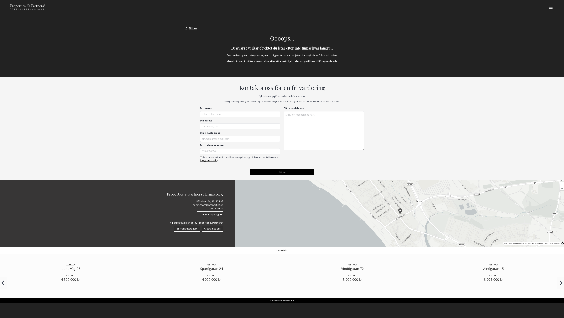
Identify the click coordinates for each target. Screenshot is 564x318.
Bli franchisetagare (187, 228)
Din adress (206, 120)
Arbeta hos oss (212, 228)
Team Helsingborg (208, 214)
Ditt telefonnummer (212, 145)
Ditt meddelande (294, 108)
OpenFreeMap (519, 243)
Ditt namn (206, 108)
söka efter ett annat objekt (279, 61)
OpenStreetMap (554, 243)
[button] (550, 7)
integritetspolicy (209, 160)
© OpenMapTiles (532, 243)
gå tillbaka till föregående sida (320, 61)
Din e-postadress (210, 133)
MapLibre (508, 243)
